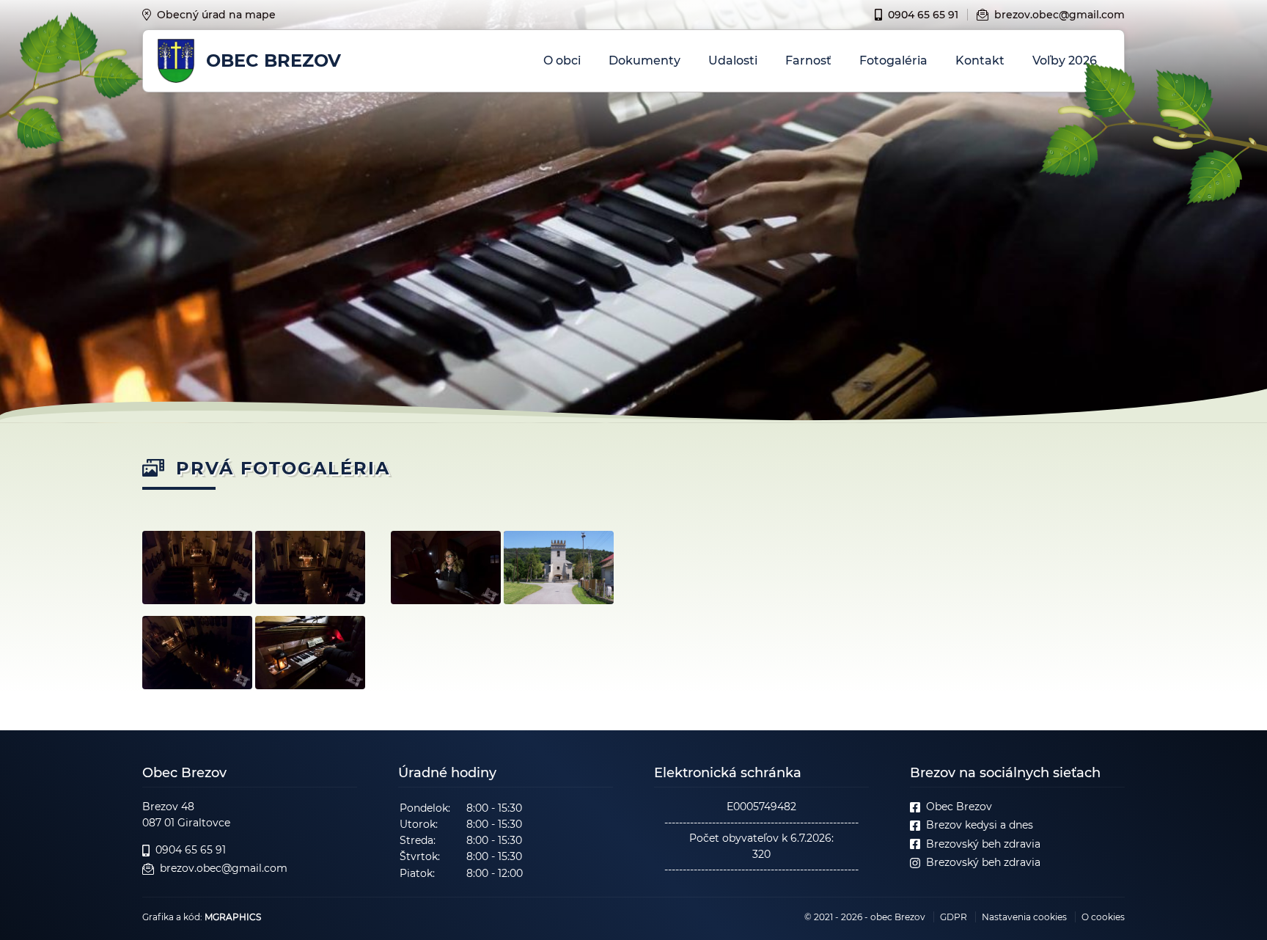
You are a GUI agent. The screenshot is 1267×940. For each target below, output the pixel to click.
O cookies (1103, 916)
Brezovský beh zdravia (983, 844)
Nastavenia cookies (1024, 916)
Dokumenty (644, 60)
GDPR (953, 916)
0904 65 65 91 (923, 15)
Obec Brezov (959, 807)
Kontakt (980, 60)
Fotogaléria (893, 60)
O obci (562, 60)
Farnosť (808, 60)
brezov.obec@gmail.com (1059, 15)
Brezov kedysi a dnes (979, 825)
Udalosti (732, 60)
